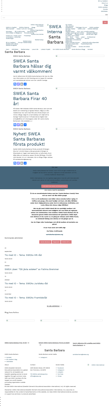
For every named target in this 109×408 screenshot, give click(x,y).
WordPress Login (91, 34)
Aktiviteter (104, 11)
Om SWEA (40, 26)
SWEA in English (11, 27)
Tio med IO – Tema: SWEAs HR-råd (23, 255)
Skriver (87, 38)
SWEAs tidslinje (93, 29)
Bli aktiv (68, 30)
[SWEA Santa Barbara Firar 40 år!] (80, 101)
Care (77, 37)
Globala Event (70, 31)
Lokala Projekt (45, 49)
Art (67, 37)
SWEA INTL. (66, 242)
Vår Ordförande (20, 31)
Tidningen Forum (81, 27)
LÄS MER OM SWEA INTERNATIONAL (55, 186)
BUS (71, 37)
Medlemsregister (11, 45)
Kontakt (68, 48)
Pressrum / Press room (13, 35)
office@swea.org (35, 376)
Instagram (43, 357)
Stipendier (69, 41)
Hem (7, 49)
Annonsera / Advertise (13, 37)
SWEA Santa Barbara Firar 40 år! (30, 98)
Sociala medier (70, 29)
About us (105, 3)
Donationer (69, 45)
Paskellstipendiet (86, 44)
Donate (105, 9)
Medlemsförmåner (12, 44)
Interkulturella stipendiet (90, 42)
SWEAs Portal (79, 34)
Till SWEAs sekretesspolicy (39, 374)
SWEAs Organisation (36, 30)
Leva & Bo (35, 49)
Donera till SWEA (84, 46)
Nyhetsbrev (69, 27)
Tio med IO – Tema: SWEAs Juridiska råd (26, 283)
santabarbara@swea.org (54, 234)
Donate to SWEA (71, 46)
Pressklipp (27, 35)
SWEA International (37, 24)
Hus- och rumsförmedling (85, 31)
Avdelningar (10, 38)
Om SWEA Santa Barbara (61, 49)
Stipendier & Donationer (73, 39)
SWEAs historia (24, 27)
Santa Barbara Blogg (78, 49)
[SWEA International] (54, 28)
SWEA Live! (81, 29)
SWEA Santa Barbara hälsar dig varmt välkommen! (32, 66)
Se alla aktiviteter (53, 306)
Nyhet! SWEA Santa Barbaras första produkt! (29, 139)
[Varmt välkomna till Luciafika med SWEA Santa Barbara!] (88, 329)
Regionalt (56, 242)
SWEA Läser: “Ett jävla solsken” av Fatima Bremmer (32, 269)
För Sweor (69, 24)
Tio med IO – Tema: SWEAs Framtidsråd (26, 297)
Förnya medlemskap (25, 42)
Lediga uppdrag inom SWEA (75, 33)
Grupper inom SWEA (72, 35)
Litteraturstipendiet (72, 44)
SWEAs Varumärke (37, 34)
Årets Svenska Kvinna (73, 42)
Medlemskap (39, 39)
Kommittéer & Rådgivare (14, 33)
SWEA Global (70, 38)
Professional (91, 37)
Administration (32, 31)
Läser (83, 37)
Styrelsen (9, 31)
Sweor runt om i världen (25, 29)
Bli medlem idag (11, 359)
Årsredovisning (29, 33)
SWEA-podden (103, 7)
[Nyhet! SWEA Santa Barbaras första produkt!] (80, 141)
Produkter (69, 34)
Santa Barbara (45, 242)
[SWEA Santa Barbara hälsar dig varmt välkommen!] (80, 71)
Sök (106, 14)
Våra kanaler (10, 29)
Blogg (106, 5)
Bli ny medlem (103, 1)
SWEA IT (79, 38)
